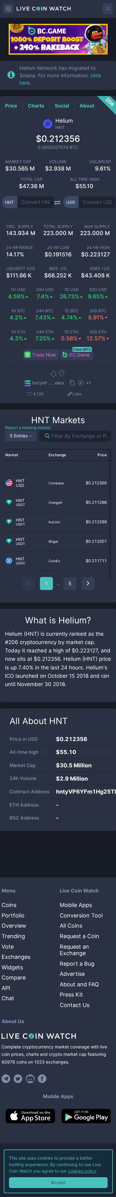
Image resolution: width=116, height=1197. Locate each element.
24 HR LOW (58, 247)
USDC (20, 563)
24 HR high (98, 247)
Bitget (53, 541)
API (6, 988)
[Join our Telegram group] (7, 1078)
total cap (31, 179)
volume (58, 161)
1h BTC (18, 311)
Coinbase (56, 483)
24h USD (45, 289)
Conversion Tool (81, 915)
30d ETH (97, 332)
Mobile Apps (76, 905)
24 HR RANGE (19, 247)
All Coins (71, 925)
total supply (58, 226)
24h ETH (45, 332)
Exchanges (16, 957)
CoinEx (54, 561)
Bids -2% (58, 268)
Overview (14, 925)
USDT (20, 505)
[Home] (58, 1036)
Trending (13, 936)
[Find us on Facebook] (42, 1078)
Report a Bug (77, 963)
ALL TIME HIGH (84, 179)
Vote (8, 946)
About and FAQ (79, 984)
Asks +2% (100, 268)
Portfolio (13, 915)
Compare (14, 977)
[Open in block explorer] (81, 383)
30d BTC (97, 311)
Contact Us (74, 1005)
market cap (18, 161)
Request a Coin (79, 936)
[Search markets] (44, 436)
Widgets (12, 967)
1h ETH (18, 332)
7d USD (71, 289)
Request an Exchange (74, 950)
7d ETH (71, 332)
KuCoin (54, 522)
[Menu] (8, 8)
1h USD (18, 289)
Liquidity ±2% (20, 268)
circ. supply (19, 226)
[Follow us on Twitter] (18, 1078)
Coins (9, 905)
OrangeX (55, 502)
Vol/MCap (100, 161)
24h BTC (44, 311)
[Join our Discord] (30, 1078)
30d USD (97, 289)
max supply (97, 226)
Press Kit (71, 994)
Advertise (72, 974)
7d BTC (71, 311)
